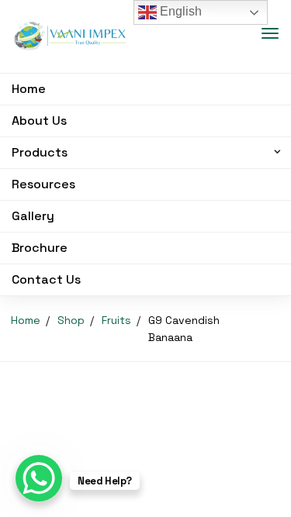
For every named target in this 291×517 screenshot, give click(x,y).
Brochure (40, 248)
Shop (71, 320)
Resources (43, 184)
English (179, 11)
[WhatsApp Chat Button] (39, 478)
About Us (39, 120)
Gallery (33, 216)
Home (29, 89)
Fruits (116, 320)
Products (40, 152)
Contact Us (46, 279)
